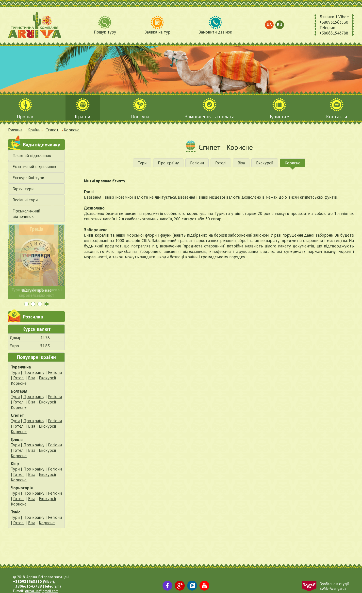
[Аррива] (34, 25)
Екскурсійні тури (28, 177)
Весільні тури (25, 200)
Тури (15, 372)
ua (269, 24)
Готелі (18, 378)
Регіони (55, 372)
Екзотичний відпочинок (34, 166)
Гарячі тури (23, 189)
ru (279, 24)
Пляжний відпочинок (32, 155)
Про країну (33, 372)
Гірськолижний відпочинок (26, 213)
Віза (31, 378)
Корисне (19, 383)
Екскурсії (47, 378)
